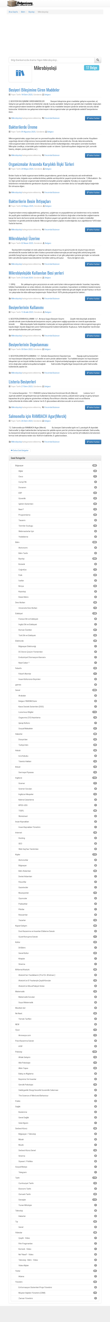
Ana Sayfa (13, 12)
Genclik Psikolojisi (57, 1085)
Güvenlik (57, 498)
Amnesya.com (57, 1035)
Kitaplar (57, 959)
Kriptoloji (57, 592)
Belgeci (47, 95)
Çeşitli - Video (57, 1238)
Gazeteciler (57, 887)
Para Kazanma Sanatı (55, 1041)
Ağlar (57, 471)
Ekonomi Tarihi (57, 1189)
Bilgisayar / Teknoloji (57, 1134)
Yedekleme (57, 537)
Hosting (57, 838)
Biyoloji (31, 12)
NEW (55, 1024)
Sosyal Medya (55, 1167)
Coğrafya (57, 570)
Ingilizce (55, 778)
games (55, 685)
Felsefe (55, 668)
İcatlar (57, 581)
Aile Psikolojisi (57, 1063)
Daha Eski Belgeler (21, 450)
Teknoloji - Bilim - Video (57, 1260)
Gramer (57, 783)
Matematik (55, 991)
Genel (55, 690)
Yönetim (55, 1282)
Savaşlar (57, 1200)
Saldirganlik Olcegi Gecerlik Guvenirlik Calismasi (57, 1090)
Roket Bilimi (57, 597)
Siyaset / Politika (57, 1161)
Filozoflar (57, 882)
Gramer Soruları (57, 789)
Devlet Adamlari (57, 876)
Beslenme (57, 1112)
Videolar (55, 1233)
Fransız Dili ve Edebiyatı (57, 619)
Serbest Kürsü (55, 1128)
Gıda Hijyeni (57, 1123)
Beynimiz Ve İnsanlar (57, 1079)
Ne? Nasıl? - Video (57, 1254)
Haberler (55, 734)
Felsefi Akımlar (57, 674)
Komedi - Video (57, 1249)
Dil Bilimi (57, 948)
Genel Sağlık (57, 1117)
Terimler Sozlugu (57, 526)
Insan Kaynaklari (55, 822)
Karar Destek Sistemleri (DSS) (57, 707)
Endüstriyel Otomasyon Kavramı (57, 657)
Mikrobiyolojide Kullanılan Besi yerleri (36, 273)
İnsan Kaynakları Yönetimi (57, 827)
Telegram (57, 1172)
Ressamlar (57, 915)
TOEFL (57, 811)
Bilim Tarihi (57, 553)
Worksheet (57, 816)
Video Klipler (57, 1265)
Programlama (57, 515)
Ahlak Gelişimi (57, 1057)
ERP (57, 493)
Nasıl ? (57, 509)
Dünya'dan (57, 739)
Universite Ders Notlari (57, 608)
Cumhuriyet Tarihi (57, 1183)
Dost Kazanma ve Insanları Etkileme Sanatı (57, 931)
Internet (55, 833)
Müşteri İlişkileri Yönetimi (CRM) (57, 1293)
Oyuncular (57, 898)
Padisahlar (57, 904)
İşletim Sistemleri (57, 504)
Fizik (57, 575)
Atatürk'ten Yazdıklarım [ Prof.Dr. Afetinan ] (57, 975)
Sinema (57, 964)
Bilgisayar (55, 465)
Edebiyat (55, 613)
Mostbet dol (55, 1008)
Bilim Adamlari (57, 871)
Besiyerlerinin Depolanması (28, 344)
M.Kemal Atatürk (55, 970)
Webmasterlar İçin (57, 531)
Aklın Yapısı (57, 1068)
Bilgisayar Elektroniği (57, 646)
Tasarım (57, 520)
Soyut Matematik (57, 1002)
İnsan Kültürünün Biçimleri (57, 679)
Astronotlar (57, 860)
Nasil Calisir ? (57, 663)
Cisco (57, 476)
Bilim (23, 12)
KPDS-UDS (57, 805)
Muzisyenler (57, 893)
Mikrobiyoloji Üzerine (24, 238)
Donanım (57, 487)
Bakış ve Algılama (57, 1074)
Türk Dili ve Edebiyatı (57, 635)
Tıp (55, 1222)
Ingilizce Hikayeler (57, 794)
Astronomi (57, 548)
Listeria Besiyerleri (22, 382)
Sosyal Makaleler (57, 728)
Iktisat (55, 767)
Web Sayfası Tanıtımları (57, 849)
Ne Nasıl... (55, 1013)
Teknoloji (55, 1211)
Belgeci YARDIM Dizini (57, 701)
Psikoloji (55, 1052)
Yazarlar (57, 920)
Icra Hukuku (57, 756)
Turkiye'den (57, 745)
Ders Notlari (55, 602)
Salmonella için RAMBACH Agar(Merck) (37, 416)
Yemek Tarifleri (57, 1019)
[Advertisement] (55, 35)
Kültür (55, 942)
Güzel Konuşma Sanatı (57, 937)
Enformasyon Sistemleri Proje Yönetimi (57, 1287)
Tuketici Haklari (57, 761)
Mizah (57, 1139)
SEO (57, 844)
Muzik (57, 1145)
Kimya (57, 586)
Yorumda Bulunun (52, 118)
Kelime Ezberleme (57, 800)
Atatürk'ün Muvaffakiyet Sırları (57, 986)
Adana (57, 1276)
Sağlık (55, 1107)
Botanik (57, 564)
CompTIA (57, 482)
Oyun (55, 1030)
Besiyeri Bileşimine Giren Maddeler (34, 90)
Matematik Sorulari (57, 997)
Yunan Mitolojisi (57, 1205)
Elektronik (55, 641)
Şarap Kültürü (57, 723)
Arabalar (57, 696)
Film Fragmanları (57, 1243)
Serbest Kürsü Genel (57, 1150)
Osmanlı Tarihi (57, 1194)
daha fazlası (94, 118)
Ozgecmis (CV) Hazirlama (57, 718)
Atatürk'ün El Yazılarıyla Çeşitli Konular (57, 981)
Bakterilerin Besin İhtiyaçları (30, 201)
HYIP (57, 1046)
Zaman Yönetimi (57, 1298)
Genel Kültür (57, 953)
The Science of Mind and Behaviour (57, 1096)
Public (55, 1101)
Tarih (55, 1178)
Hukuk (55, 750)
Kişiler (55, 854)
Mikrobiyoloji (16, 118)
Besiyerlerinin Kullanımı (26, 307)
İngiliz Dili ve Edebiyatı (57, 624)
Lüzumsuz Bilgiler (57, 712)
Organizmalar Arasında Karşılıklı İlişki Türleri (41, 164)
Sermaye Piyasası (57, 772)
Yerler (55, 1271)
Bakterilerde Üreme (23, 127)
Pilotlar (57, 909)
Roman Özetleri (57, 630)
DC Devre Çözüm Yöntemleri (57, 652)
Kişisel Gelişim (55, 926)
